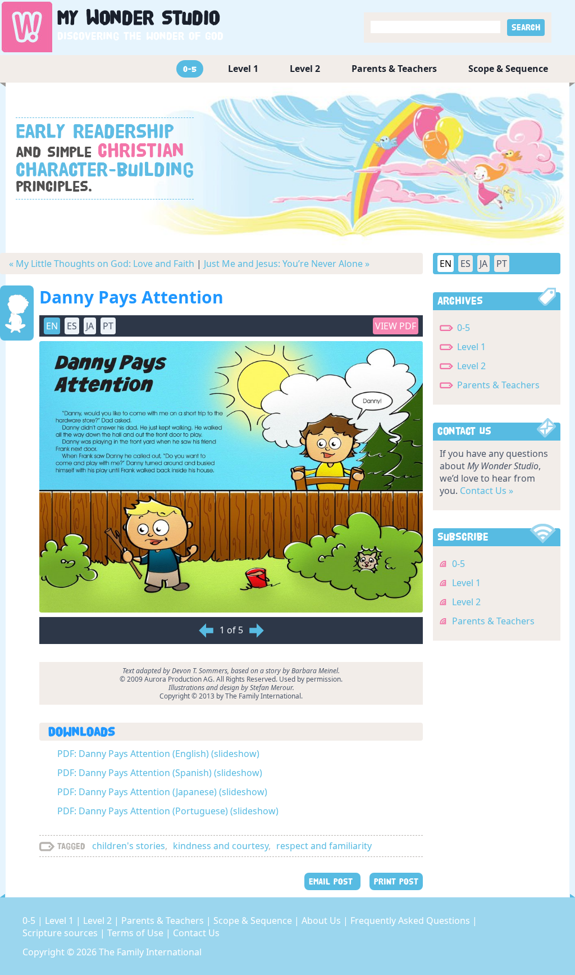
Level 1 (243, 68)
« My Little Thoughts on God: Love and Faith (101, 263)
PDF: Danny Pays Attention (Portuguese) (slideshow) (168, 811)
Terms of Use (136, 933)
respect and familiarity (324, 846)
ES (465, 263)
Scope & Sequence (508, 68)
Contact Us (196, 933)
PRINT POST (396, 881)
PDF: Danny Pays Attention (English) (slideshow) (158, 753)
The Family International (150, 952)
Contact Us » (486, 490)
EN (445, 263)
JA (483, 263)
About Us (322, 920)
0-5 (190, 69)
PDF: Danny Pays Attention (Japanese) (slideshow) (162, 792)
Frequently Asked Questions (411, 920)
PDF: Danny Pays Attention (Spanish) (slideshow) (159, 773)
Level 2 (305, 68)
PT (501, 263)
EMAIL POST (332, 881)
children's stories (128, 846)
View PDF (395, 326)
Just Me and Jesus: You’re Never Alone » (286, 263)
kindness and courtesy (220, 846)
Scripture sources (61, 933)
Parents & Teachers (394, 68)
